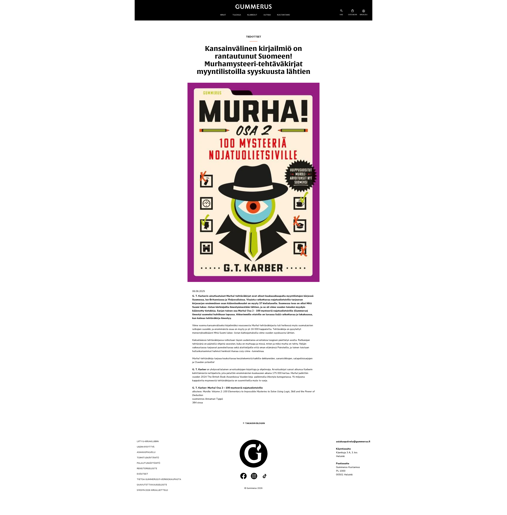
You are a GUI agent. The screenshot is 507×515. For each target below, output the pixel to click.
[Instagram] (254, 476)
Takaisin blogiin (255, 423)
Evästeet (142, 473)
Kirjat (223, 15)
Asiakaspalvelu (146, 452)
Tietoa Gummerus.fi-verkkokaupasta (159, 479)
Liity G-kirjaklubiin (148, 441)
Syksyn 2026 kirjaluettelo (152, 490)
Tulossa (236, 15)
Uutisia (267, 15)
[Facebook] (243, 476)
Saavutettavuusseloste (152, 484)
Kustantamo (283, 15)
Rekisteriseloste (147, 468)
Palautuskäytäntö (148, 463)
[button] (341, 14)
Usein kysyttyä (145, 446)
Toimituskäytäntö (148, 457)
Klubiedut (252, 15)
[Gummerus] (253, 6)
